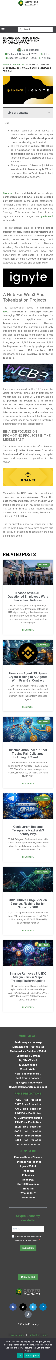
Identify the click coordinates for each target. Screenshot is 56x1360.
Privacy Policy (16, 1335)
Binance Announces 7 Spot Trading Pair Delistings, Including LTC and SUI (28, 753)
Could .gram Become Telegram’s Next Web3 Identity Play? (28, 830)
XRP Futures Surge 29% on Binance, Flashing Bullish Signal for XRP (28, 903)
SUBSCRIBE (28, 1248)
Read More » (28, 630)
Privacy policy (32, 1355)
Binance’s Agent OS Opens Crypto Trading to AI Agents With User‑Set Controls (28, 676)
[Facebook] (13, 1307)
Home (6, 64)
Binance (8, 193)
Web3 (6, 311)
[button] (2, 29)
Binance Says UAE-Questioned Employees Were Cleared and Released (28, 596)
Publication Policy (38, 1335)
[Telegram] (33, 1307)
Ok (20, 1355)
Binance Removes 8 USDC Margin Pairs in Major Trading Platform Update (28, 977)
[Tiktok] (28, 1314)
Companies (18, 64)
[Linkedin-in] (43, 1307)
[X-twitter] (23, 1307)
